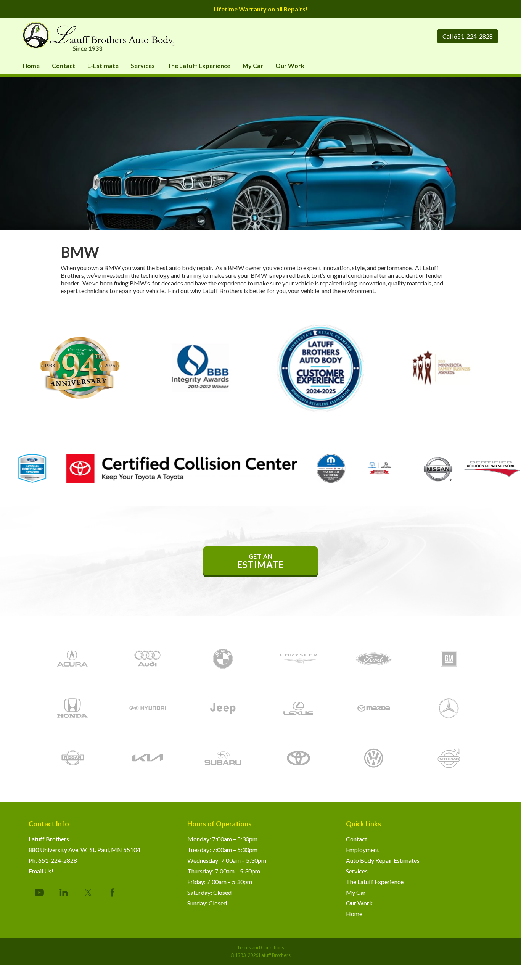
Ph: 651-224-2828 (53, 860)
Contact (63, 65)
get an (260, 561)
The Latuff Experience (198, 65)
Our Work (289, 65)
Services (143, 65)
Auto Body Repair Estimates (383, 860)
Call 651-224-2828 (467, 36)
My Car (253, 65)
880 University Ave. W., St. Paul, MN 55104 (84, 849)
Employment (362, 849)
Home (31, 65)
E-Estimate (103, 65)
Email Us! (41, 871)
